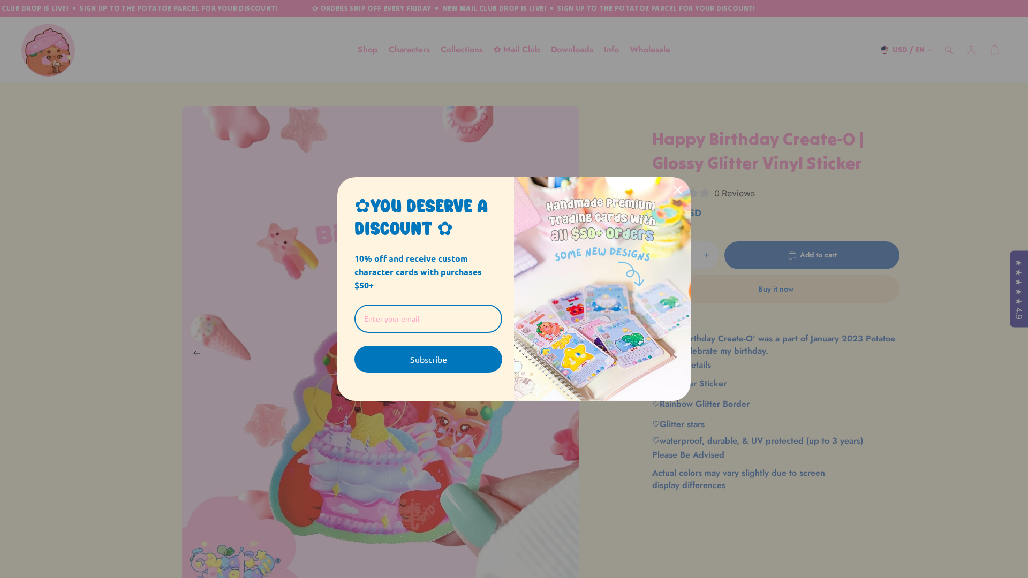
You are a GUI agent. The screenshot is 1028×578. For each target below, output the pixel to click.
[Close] (678, 190)
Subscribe (428, 359)
